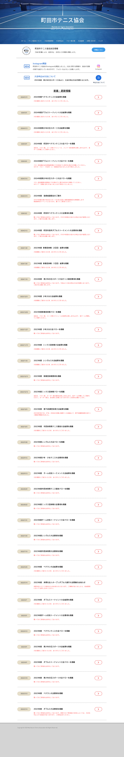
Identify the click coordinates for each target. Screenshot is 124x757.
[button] (35, 41)
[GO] (98, 97)
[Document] (98, 77)
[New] (27, 66)
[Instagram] (98, 66)
